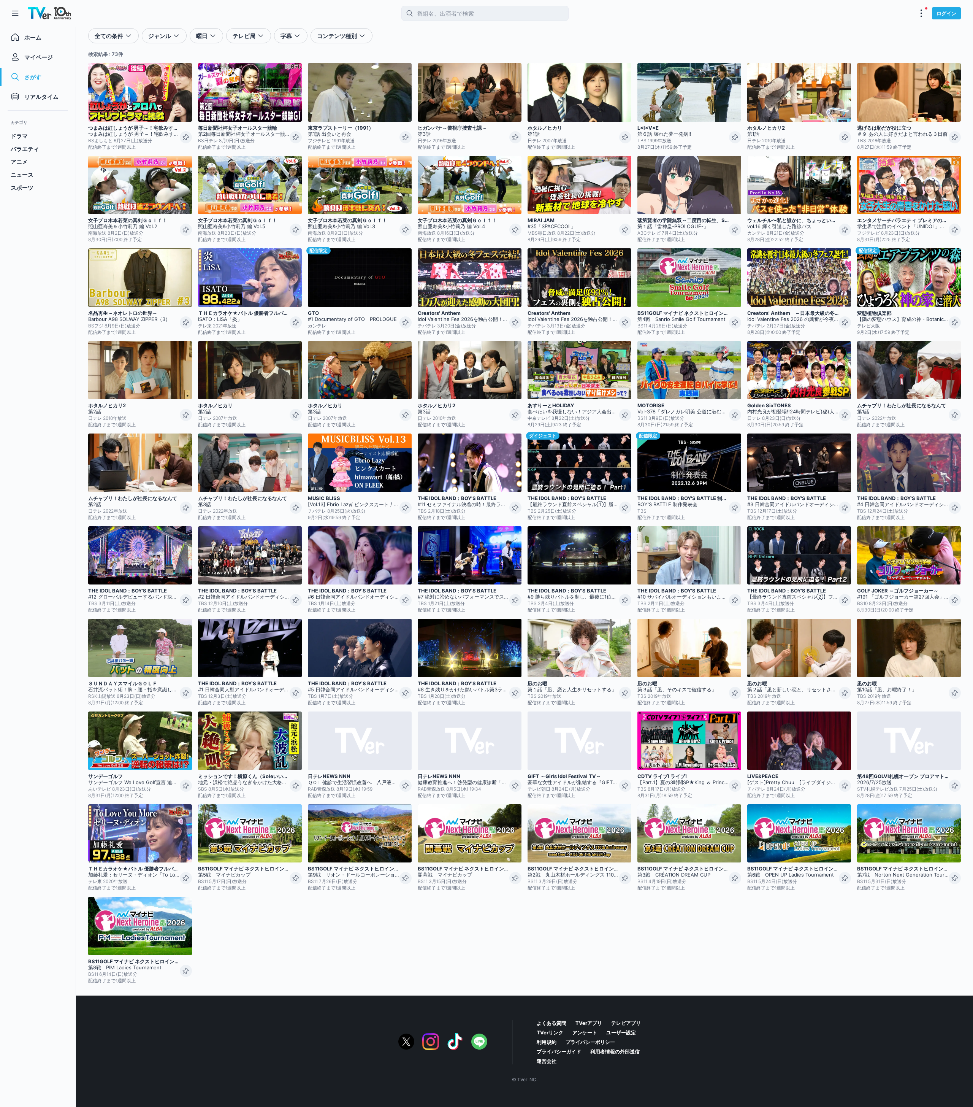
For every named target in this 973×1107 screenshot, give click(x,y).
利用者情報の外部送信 (615, 1051)
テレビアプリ (626, 1023)
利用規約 (546, 1042)
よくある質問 (551, 1023)
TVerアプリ (588, 1023)
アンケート (584, 1032)
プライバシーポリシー (590, 1042)
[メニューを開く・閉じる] (921, 13)
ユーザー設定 (621, 1032)
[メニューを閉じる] (15, 13)
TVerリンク (550, 1032)
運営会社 (546, 1061)
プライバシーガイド (559, 1051)
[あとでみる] (186, 137)
